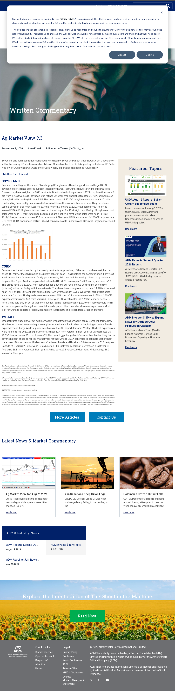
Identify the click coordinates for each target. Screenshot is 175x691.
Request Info (42, 660)
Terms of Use (70, 668)
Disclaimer (68, 656)
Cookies (67, 676)
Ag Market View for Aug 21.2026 (26, 494)
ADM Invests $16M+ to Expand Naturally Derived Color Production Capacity (144, 321)
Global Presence (44, 652)
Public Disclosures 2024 (72, 662)
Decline (150, 54)
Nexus (38, 668)
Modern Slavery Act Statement (73, 682)
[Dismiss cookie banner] (161, 12)
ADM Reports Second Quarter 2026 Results (32, 544)
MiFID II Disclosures (73, 672)
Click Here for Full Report (15, 174)
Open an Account (44, 656)
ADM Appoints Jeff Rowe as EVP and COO (31, 559)
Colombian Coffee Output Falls (143, 494)
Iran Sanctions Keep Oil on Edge (85, 494)
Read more (131, 229)
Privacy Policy (70, 652)
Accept (122, 54)
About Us (40, 664)
